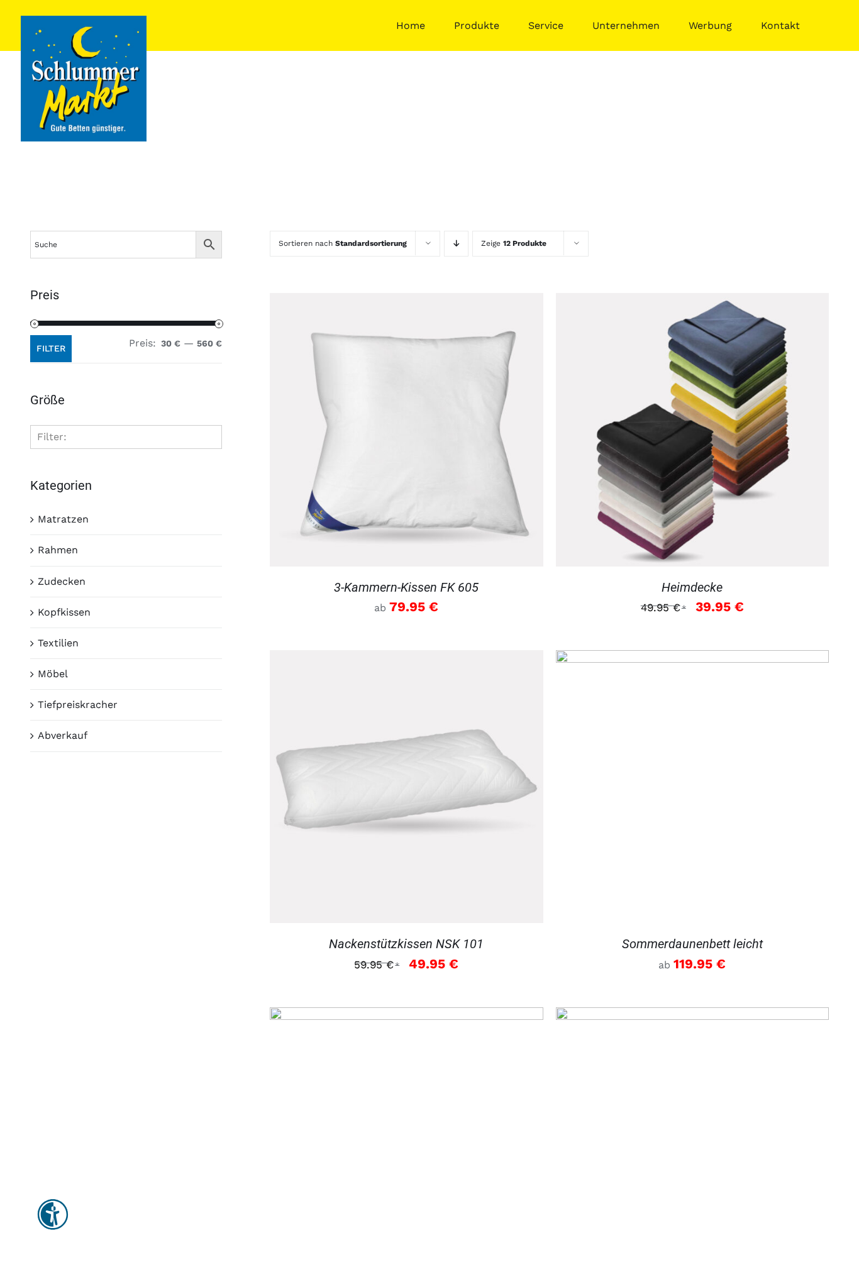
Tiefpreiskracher (78, 705)
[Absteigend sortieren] (456, 244)
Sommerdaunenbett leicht (692, 943)
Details (406, 431)
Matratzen (63, 519)
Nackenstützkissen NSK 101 (406, 943)
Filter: (52, 437)
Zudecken (62, 581)
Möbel (53, 674)
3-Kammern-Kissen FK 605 (406, 587)
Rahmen (58, 550)
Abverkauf (62, 735)
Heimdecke (692, 587)
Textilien (58, 643)
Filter (50, 348)
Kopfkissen (64, 612)
